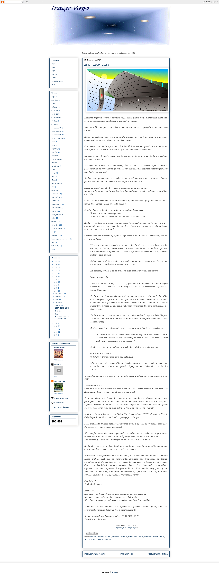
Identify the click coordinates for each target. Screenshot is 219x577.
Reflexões (148, 537)
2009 (56, 335)
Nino (53, 187)
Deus (53, 142)
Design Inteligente (57, 138)
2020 (56, 276)
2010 (56, 332)
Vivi (52, 249)
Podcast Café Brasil (61, 407)
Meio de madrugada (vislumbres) (62, 318)
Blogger (114, 572)
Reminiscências (158, 537)
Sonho (53, 78)
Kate (53, 169)
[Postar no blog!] (89, 533)
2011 (56, 329)
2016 (56, 285)
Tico (52, 242)
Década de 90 (56, 135)
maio (57, 299)
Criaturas (54, 124)
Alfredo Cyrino (121, 528)
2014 (56, 291)
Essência (108, 537)
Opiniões (115, 537)
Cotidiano (100, 537)
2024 (56, 264)
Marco (53, 180)
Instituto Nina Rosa (61, 398)
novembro (59, 296)
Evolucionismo (56, 159)
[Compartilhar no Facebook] (94, 533)
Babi (53, 104)
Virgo (53, 71)
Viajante (54, 74)
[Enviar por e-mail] (87, 533)
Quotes (53, 221)
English (54, 149)
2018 (56, 282)
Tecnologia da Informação (93, 539)
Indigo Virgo (131, 528)
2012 (56, 326)
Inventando (55, 166)
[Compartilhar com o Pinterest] (97, 533)
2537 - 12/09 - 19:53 (62, 308)
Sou (56, 314)
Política (54, 211)
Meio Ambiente (56, 183)
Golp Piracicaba (60, 381)
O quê (53, 64)
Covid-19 (54, 114)
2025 (56, 261)
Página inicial (126, 554)
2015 (56, 288)
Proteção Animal (57, 215)
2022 (56, 270)
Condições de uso (57, 81)
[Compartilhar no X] (92, 533)
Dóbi (53, 145)
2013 (56, 323)
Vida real (107, 539)
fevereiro (59, 302)
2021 (56, 273)
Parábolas (123, 537)
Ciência (93, 537)
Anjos (53, 97)
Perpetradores (56, 204)
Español (54, 152)
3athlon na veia (59, 347)
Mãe (52, 176)
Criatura (54, 121)
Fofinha (54, 163)
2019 (56, 279)
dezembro (59, 294)
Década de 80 (56, 131)
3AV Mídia (57, 364)
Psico (53, 218)
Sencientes (55, 235)
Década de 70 (56, 128)
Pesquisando (56, 208)
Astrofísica (55, 100)
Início (53, 85)
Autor (53, 67)
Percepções (132, 537)
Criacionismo (56, 117)
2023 (56, 267)
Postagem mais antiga (158, 554)
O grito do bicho (59, 403)
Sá (52, 232)
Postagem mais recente (95, 554)
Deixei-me (58, 311)
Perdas (140, 537)
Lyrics (53, 173)
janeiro (58, 305)
